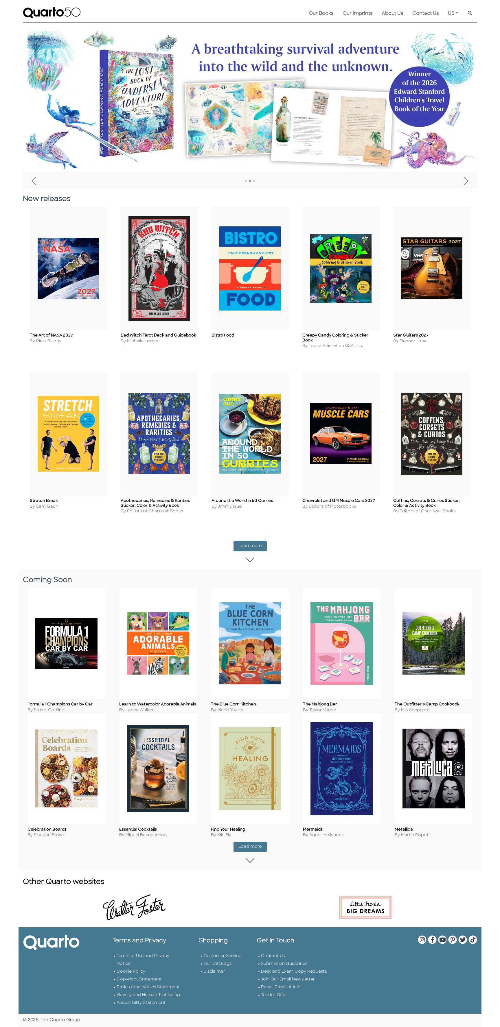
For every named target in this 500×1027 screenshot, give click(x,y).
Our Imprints (357, 13)
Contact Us (425, 13)
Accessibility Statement (141, 1003)
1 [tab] (246, 181)
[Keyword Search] (470, 13)
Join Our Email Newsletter (288, 979)
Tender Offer (274, 995)
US (451, 13)
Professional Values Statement (148, 987)
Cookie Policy (131, 971)
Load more (252, 546)
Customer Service (222, 956)
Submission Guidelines (284, 964)
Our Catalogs (217, 964)
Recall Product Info (281, 987)
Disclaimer (214, 971)
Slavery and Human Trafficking (148, 995)
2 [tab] (250, 181)
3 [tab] (254, 181)
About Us (392, 13)
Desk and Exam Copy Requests (294, 971)
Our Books (321, 13)
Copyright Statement (139, 979)
